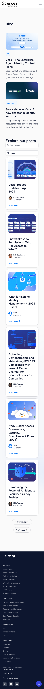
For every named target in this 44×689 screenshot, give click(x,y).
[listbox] (22, 152)
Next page (20, 530)
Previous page (23, 522)
